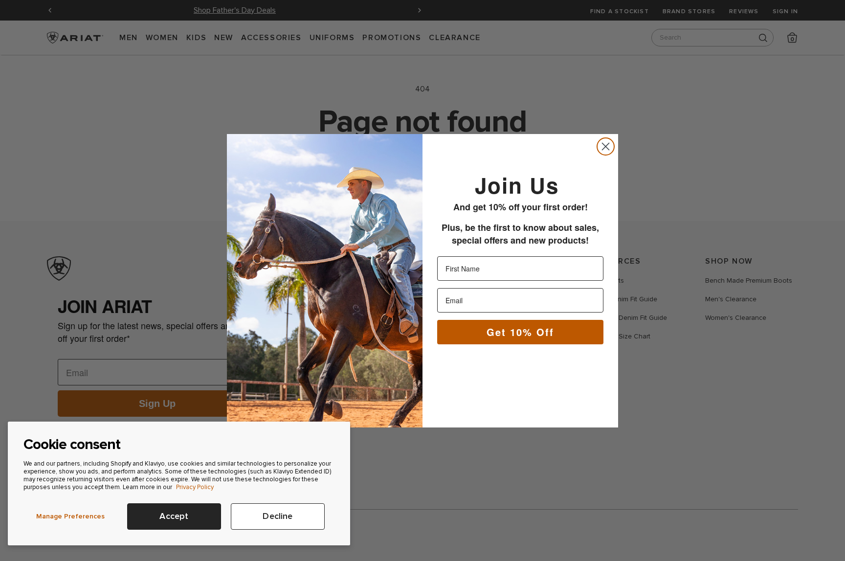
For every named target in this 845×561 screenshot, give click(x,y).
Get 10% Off (520, 331)
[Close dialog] (605, 146)
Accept (173, 516)
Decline (277, 516)
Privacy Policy (195, 487)
